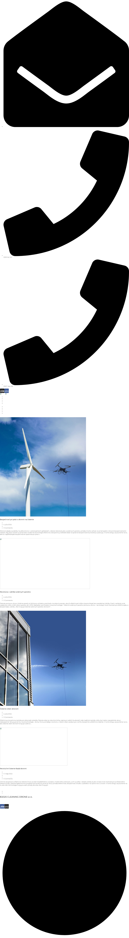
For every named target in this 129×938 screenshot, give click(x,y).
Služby (6, 400)
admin (6, 523)
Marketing (15, 777)
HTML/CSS (7, 777)
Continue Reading (6, 537)
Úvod (5, 397)
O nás (5, 398)
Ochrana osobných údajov (13, 801)
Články (6, 526)
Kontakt (6, 403)
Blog (5, 402)
